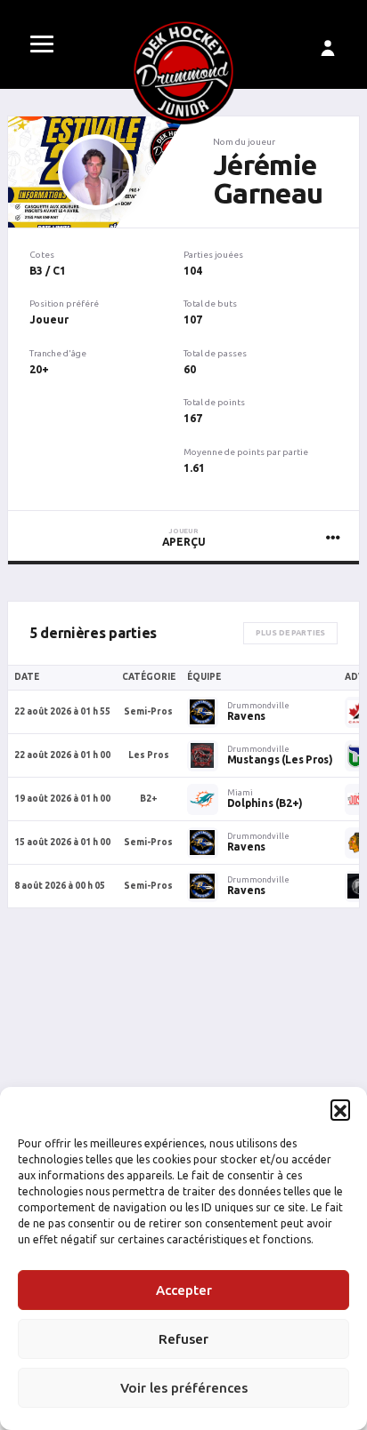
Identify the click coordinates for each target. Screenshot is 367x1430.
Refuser (183, 1338)
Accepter (184, 1290)
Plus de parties (290, 632)
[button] (340, 1109)
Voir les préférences (184, 1387)
